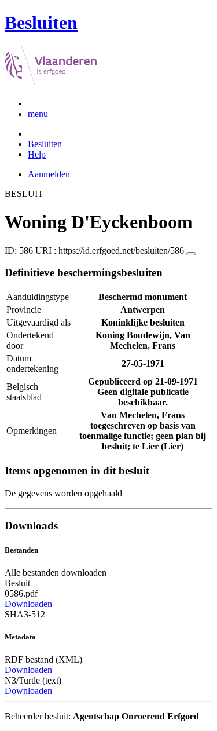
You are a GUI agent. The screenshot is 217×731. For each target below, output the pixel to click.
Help (37, 154)
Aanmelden (49, 174)
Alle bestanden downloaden (55, 573)
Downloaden (28, 604)
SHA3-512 (25, 614)
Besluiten (45, 144)
